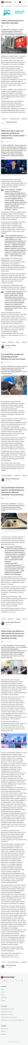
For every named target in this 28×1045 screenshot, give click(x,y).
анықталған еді (14, 957)
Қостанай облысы (7, 475)
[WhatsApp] (5, 26)
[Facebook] (10, 26)
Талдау (3, 994)
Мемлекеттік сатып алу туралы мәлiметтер (12, 1020)
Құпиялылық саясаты (6, 1011)
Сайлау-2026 (9, 6)
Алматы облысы (14, 118)
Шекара (18, 619)
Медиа (4, 342)
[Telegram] (7, 26)
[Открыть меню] (25, 2)
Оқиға (2, 989)
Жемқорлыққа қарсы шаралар (9, 1017)
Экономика (4, 997)
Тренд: (2, 6)
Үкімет (4, 962)
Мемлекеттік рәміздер (7, 1014)
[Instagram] (2, 26)
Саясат (3, 992)
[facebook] (10, 981)
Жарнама (3, 1034)
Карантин (4, 118)
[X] (13, 26)
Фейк (17, 342)
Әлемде (3, 1000)
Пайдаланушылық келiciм (7, 1009)
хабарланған (20, 468)
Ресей (3, 619)
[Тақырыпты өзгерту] (21, 2)
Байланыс (3, 1031)
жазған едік (12, 612)
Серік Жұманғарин (13, 962)
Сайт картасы (4, 1028)
